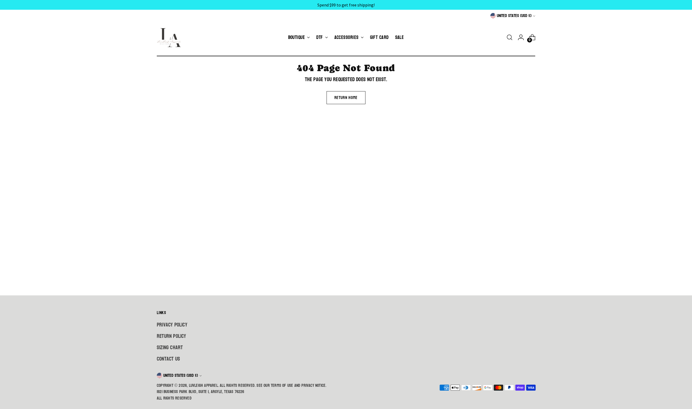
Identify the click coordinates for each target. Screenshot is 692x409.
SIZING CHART (170, 347)
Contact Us (168, 359)
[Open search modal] (509, 37)
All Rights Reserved (174, 398)
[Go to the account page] (520, 37)
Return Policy (171, 336)
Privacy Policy (172, 325)
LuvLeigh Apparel (203, 385)
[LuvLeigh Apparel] (170, 37)
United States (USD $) (514, 15)
